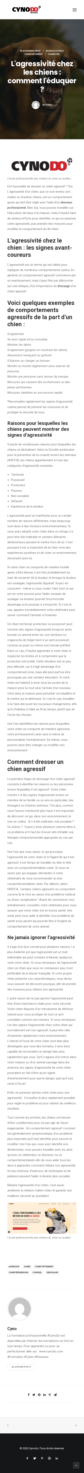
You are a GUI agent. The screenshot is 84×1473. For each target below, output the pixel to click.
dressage (63, 286)
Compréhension (18, 1272)
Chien (27, 1266)
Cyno (49, 104)
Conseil (37, 1272)
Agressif (14, 1266)
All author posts (21, 1367)
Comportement (44, 1266)
